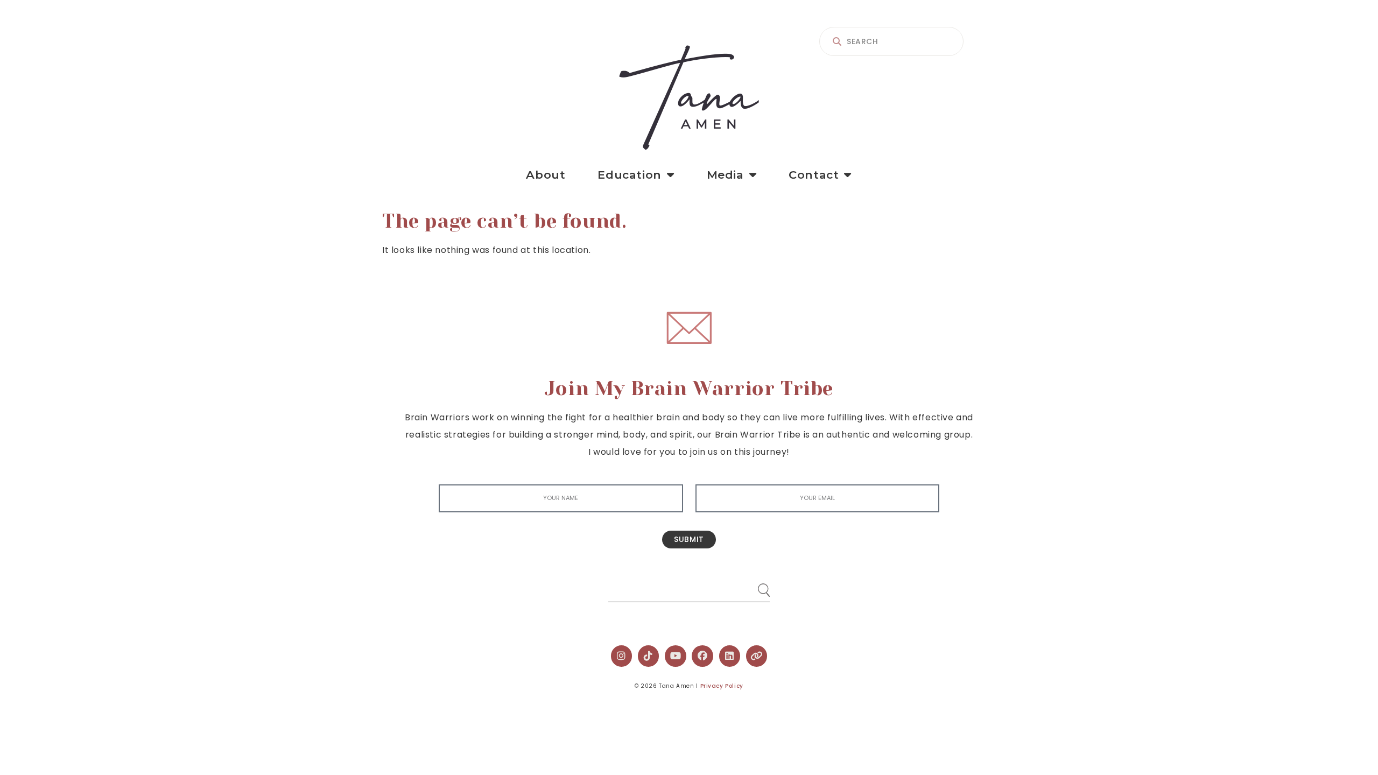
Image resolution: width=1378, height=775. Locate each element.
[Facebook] (702, 656)
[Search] (753, 586)
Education (629, 174)
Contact (814, 174)
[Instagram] (621, 656)
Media (725, 174)
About (545, 174)
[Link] (757, 656)
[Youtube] (675, 656)
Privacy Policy (721, 686)
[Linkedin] (730, 656)
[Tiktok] (648, 656)
